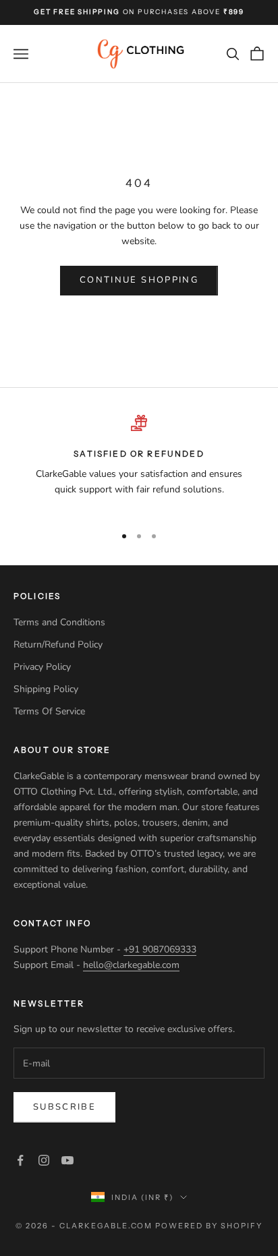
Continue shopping (139, 280)
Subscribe (64, 1107)
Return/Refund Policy (58, 644)
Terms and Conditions (59, 622)
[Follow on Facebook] (20, 1160)
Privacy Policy (43, 666)
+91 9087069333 (159, 949)
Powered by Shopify (208, 1225)
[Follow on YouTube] (67, 1160)
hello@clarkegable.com (131, 965)
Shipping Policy (47, 689)
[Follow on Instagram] (44, 1160)
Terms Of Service (49, 711)
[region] (139, 464)
